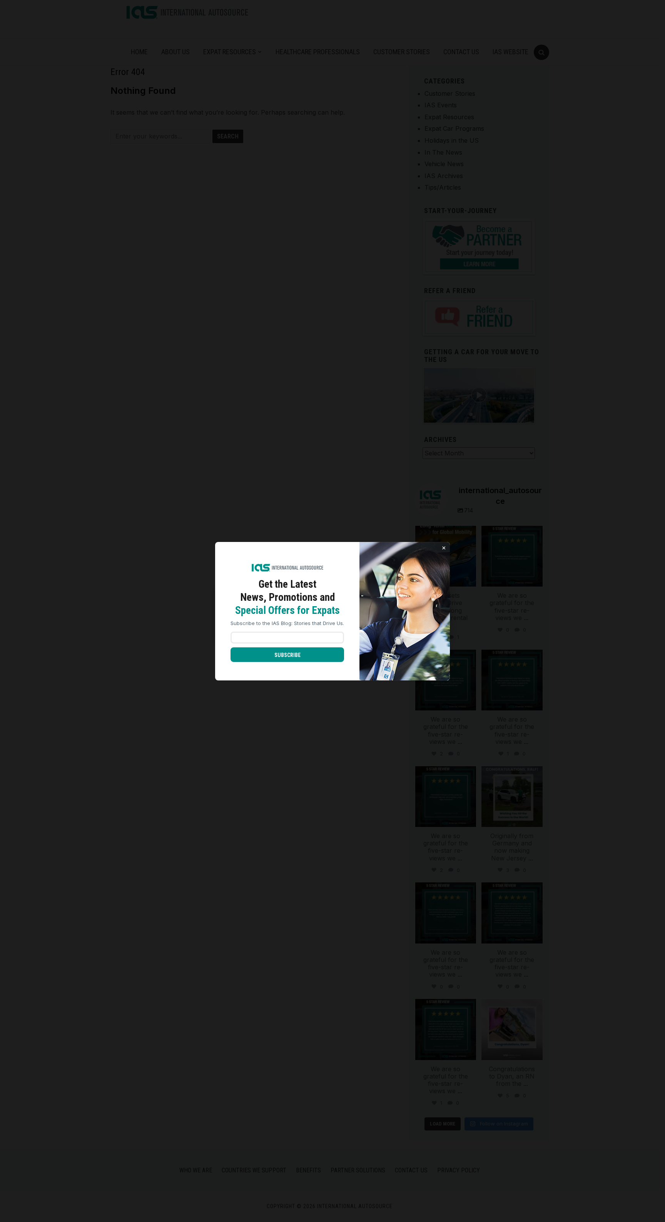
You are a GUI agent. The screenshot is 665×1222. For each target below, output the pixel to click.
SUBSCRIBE (287, 655)
